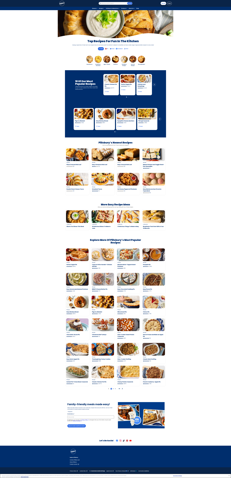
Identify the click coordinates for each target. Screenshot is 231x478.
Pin (107, 48)
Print (127, 48)
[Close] (229, 475)
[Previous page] (109, 389)
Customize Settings (177, 475)
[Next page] (122, 389)
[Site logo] (73, 451)
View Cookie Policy (25, 476)
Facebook (120, 48)
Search (129, 3)
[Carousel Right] (154, 84)
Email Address (71, 414)
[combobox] (114, 3)
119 (119, 388)
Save (101, 48)
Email (113, 49)
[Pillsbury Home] (61, 3)
